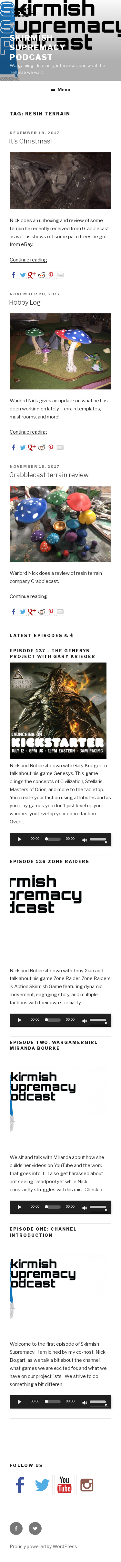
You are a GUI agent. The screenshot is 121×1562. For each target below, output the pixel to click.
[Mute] (85, 841)
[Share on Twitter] (23, 275)
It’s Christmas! (30, 141)
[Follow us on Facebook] (20, 1485)
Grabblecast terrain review (49, 475)
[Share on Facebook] (13, 275)
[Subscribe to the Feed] (66, 635)
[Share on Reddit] (41, 275)
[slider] (99, 838)
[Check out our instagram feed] (86, 1485)
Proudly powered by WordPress (43, 1546)
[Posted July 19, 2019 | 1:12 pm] (58, 758)
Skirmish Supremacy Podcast (38, 47)
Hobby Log (25, 302)
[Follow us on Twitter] (42, 1485)
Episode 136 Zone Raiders (49, 861)
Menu (63, 89)
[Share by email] (60, 275)
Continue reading (28, 260)
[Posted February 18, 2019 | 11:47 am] (58, 963)
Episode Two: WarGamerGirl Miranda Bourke (54, 1045)
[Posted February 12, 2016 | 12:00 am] (58, 1336)
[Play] (19, 839)
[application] (60, 839)
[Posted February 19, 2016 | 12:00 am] (58, 1149)
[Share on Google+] (32, 275)
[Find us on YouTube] (64, 1485)
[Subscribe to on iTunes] (72, 635)
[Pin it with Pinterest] (51, 275)
